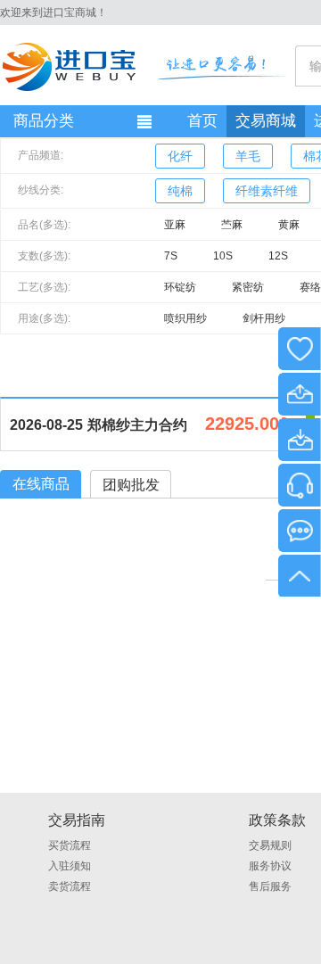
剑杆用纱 (264, 318)
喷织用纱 (185, 318)
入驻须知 (69, 866)
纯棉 (180, 191)
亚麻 (174, 224)
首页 (202, 120)
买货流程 (69, 845)
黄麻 (289, 224)
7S (170, 256)
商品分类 (43, 120)
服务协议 (270, 866)
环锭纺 (180, 287)
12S (278, 256)
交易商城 (265, 120)
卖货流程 (69, 886)
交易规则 (270, 845)
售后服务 (270, 886)
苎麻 (232, 224)
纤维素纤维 (266, 191)
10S (223, 256)
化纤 (180, 156)
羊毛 (247, 156)
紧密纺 (248, 287)
